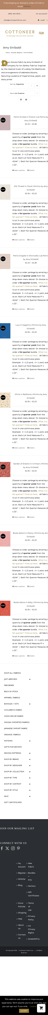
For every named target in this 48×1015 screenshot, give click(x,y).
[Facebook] (2, 848)
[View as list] (26, 99)
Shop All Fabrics (12, 673)
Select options (19, 170)
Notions (17, 740)
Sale (17, 796)
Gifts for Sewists (13, 747)
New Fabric (29, 865)
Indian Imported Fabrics (17, 722)
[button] (41, 1008)
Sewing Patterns (17, 753)
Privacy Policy (29, 918)
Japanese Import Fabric (16, 728)
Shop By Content (17, 784)
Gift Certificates (13, 802)
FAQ (19, 919)
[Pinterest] (18, 848)
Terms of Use (29, 906)
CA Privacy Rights (29, 929)
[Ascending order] (37, 85)
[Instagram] (13, 848)
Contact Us (19, 936)
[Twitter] (7, 848)
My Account (19, 865)
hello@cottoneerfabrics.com (15, 20)
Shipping (19, 913)
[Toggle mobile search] (40, 33)
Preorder (9, 685)
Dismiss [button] (26, 6)
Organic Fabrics (12, 735)
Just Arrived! (17, 679)
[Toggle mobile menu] (42, 33)
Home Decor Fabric (13, 716)
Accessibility (29, 939)
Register (19, 873)
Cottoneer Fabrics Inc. (26, 950)
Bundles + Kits (17, 703)
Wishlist (19, 879)
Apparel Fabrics (12, 698)
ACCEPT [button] (24, 1011)
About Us (19, 927)
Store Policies (19, 905)
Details (31, 170)
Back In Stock (11, 691)
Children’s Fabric (13, 710)
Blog (19, 885)
